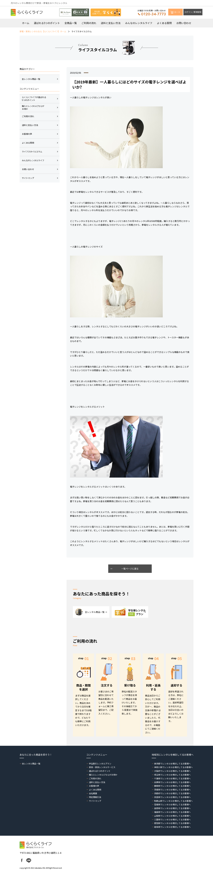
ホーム (25, 23)
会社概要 (93, 793)
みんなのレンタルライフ (138, 23)
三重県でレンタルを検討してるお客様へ (172, 819)
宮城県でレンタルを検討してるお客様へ (172, 804)
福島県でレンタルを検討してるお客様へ (172, 812)
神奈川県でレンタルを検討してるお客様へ (173, 767)
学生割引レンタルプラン (100, 763)
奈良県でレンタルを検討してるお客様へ (172, 797)
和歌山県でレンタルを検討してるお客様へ (173, 800)
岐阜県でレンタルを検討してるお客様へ (172, 826)
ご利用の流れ (88, 23)
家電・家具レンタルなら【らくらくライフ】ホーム (43, 31)
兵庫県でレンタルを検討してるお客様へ (172, 782)
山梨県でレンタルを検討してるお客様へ (172, 815)
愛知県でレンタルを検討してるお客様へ (172, 823)
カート (177, 12)
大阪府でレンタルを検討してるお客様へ (172, 770)
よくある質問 (164, 23)
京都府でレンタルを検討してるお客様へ (172, 793)
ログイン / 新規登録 (193, 12)
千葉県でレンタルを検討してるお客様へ (172, 778)
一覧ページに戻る (130, 568)
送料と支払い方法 (111, 23)
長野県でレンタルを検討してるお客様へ (172, 808)
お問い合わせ (183, 23)
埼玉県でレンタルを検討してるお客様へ (172, 774)
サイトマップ (95, 800)
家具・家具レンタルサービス (102, 767)
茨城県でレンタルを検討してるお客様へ (172, 789)
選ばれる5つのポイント (47, 23)
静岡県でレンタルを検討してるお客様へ (172, 785)
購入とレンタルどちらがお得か (103, 774)
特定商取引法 (95, 797)
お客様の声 (94, 785)
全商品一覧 (70, 23)
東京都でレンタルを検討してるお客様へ (172, 763)
